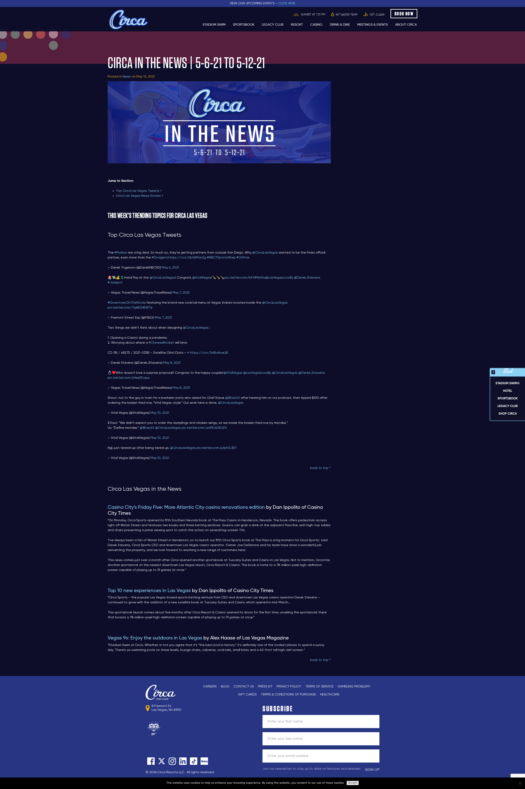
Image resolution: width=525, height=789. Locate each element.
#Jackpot (115, 282)
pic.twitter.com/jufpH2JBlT (216, 448)
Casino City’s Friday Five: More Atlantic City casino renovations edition (186, 507)
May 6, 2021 (170, 267)
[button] (507, 391)
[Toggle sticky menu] (493, 372)
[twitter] (161, 761)
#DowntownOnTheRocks (127, 302)
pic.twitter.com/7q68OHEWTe (130, 307)
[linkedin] (183, 761)
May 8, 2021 (171, 363)
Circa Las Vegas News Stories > (139, 196)
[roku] (204, 761)
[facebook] (151, 761)
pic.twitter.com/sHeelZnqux (129, 378)
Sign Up (372, 770)
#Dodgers (159, 257)
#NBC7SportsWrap (221, 257)
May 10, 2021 (160, 413)
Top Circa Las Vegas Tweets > (139, 191)
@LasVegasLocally (279, 277)
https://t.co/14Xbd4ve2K (209, 352)
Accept (352, 783)
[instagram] (172, 761)
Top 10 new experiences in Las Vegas (149, 590)
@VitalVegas (201, 277)
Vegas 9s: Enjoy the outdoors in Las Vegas (155, 638)
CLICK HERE (286, 3)
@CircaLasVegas (265, 252)
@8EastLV (232, 398)
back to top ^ (320, 468)
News (127, 76)
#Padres (120, 252)
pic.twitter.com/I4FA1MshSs (244, 277)
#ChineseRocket (161, 342)
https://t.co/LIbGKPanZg (187, 257)
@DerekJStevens (307, 277)
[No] (520, 783)
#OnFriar (242, 257)
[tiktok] (193, 761)
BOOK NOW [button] (404, 14)
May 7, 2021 (181, 292)
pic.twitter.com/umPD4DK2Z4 (204, 428)
